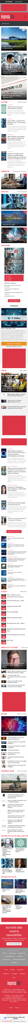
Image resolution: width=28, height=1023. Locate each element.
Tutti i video (23, 370)
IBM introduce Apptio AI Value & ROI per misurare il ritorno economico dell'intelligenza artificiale (16, 453)
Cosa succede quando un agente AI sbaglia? (17, 746)
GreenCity (20, 956)
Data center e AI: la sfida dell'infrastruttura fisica (14, 401)
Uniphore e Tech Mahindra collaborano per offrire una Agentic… (15, 821)
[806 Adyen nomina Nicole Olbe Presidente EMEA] (21, 867)
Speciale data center (9, 296)
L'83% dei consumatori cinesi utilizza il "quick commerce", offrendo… (16, 806)
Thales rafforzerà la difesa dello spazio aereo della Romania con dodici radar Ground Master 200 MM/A (12, 788)
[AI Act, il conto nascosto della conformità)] (3, 573)
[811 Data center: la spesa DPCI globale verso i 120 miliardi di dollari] (8, 867)
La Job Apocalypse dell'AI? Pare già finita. (16, 539)
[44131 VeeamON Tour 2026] (8, 887)
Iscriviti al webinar (14, 344)
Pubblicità (22, 973)
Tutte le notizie (22, 102)
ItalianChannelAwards (19, 959)
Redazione (6, 973)
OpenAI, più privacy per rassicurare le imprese (15, 107)
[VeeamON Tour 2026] (14, 218)
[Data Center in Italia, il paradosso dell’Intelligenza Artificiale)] (3, 566)
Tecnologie (9, 118)
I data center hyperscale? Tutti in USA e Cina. (13, 47)
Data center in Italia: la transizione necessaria (12, 286)
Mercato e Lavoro (11, 536)
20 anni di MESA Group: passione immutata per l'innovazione (16, 407)
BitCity (5, 953)
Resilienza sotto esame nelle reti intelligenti (17, 765)
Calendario (23, 591)
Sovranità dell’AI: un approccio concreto (13, 732)
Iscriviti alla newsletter (14, 944)
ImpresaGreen (6, 959)
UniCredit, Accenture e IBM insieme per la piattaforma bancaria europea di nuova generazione (17, 560)
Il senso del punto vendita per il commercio (11, 289)
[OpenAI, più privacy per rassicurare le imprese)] (3, 109)
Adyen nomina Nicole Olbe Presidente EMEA (14, 681)
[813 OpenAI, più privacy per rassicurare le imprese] (21, 848)
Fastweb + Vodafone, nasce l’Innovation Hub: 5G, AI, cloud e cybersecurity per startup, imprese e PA (13, 94)
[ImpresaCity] (7, 16)
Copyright (14, 973)
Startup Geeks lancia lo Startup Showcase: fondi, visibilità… (16, 685)
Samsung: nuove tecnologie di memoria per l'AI (16, 503)
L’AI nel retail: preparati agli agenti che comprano (13, 293)
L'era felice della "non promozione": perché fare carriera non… (16, 677)
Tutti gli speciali (22, 191)
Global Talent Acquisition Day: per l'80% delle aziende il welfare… (16, 671)
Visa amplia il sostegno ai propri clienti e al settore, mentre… (16, 816)
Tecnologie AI (5, 65)
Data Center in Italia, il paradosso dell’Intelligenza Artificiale (15, 566)
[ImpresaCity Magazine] (14, 260)
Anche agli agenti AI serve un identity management (16, 738)
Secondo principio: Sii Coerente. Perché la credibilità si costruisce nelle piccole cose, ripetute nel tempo (13, 186)
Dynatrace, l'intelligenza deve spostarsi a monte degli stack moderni (16, 488)
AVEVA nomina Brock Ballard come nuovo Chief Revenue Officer (13, 665)
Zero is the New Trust (8, 328)
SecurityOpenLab (10, 956)
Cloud (3, 44)
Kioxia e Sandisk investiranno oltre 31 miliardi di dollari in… (17, 801)
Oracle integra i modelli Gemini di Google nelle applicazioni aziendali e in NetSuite (17, 580)
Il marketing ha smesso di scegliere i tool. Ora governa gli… (17, 761)
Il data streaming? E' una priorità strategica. (16, 742)
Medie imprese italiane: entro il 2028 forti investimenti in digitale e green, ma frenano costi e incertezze (16, 470)
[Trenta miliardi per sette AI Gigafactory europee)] (3, 586)
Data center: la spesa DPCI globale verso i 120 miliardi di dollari (16, 122)
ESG (8, 516)
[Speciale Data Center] (14, 202)
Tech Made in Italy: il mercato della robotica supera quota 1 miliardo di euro (13, 388)
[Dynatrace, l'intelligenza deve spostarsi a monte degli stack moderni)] (3, 489)
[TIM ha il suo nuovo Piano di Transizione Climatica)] (3, 520)
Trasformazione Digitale (12, 466)
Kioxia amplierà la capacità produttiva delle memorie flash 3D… (16, 831)
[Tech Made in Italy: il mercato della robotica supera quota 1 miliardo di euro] (14, 382)
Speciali (12, 969)
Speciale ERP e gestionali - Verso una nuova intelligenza (13, 240)
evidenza (5, 90)
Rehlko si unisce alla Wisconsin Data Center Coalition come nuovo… (16, 811)
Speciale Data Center (8, 208)
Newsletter (6, 23)
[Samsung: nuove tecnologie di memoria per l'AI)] (3, 505)
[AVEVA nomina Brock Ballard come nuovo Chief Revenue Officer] (14, 659)
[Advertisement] (14, 920)
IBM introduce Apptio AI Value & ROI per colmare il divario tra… (16, 394)
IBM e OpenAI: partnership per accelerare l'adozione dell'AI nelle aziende (16, 138)
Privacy (17, 1007)
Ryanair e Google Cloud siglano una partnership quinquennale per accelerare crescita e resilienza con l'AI (16, 156)
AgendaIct (14, 962)
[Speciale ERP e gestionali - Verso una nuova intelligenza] (14, 235)
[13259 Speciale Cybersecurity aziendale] (21, 905)
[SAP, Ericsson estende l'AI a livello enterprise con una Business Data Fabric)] (3, 545)
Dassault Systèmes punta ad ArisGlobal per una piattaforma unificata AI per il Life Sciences (17, 553)
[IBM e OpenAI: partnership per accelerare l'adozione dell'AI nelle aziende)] (3, 138)
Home (6, 969)
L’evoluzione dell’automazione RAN (16, 757)
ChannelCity (18, 1)
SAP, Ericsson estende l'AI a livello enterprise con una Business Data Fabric (16, 546)
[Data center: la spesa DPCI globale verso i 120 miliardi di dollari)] (3, 123)
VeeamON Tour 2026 (8, 225)
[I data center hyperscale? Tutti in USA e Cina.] (14, 39)
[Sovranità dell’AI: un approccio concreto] (14, 726)
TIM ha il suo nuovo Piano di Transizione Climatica (16, 519)
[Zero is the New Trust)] (14, 318)
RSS (14, 977)
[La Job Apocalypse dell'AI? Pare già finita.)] (3, 538)
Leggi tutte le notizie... (14, 531)
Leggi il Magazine (14, 300)
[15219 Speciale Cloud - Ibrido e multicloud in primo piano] (21, 887)
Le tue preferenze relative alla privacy (15, 1017)
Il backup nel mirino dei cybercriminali (14, 753)
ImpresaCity (22, 953)
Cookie (11, 1007)
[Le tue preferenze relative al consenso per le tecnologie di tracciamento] (20, 1021)
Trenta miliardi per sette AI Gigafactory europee (17, 586)
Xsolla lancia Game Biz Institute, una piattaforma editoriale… (16, 826)
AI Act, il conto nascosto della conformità (15, 573)
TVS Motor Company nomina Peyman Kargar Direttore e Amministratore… (16, 796)
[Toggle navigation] (24, 16)
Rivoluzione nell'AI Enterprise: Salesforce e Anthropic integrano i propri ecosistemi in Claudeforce (13, 70)
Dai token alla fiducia (13, 750)
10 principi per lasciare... (19, 171)
